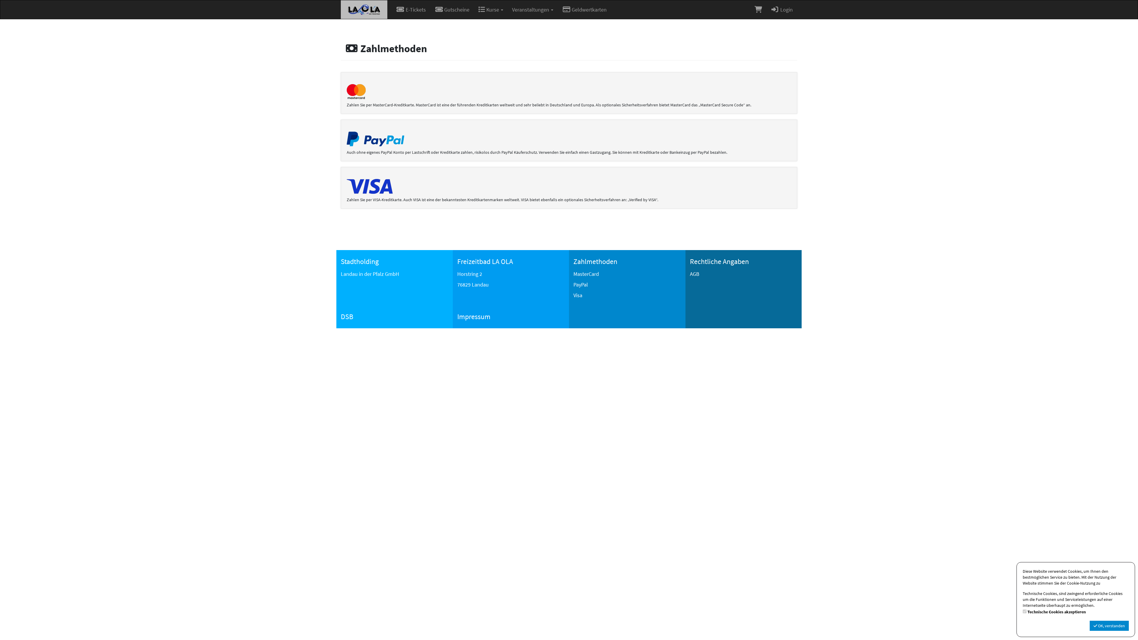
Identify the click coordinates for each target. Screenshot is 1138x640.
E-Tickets (415, 9)
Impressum (473, 316)
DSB (347, 316)
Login (786, 9)
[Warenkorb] (758, 9)
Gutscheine (456, 9)
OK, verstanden (1111, 625)
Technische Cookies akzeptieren (1056, 612)
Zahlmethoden (595, 261)
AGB (694, 274)
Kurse (492, 9)
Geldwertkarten (588, 9)
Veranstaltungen (531, 9)
